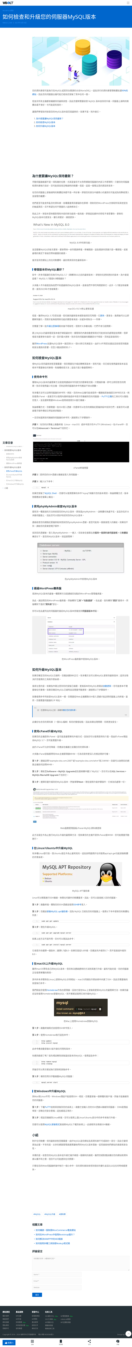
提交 (37, 1294)
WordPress (41, 343)
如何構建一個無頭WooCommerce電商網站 (56, 1230)
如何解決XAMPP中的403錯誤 (49, 1239)
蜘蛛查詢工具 (49, 1328)
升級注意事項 (53, 326)
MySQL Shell (51, 493)
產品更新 (35, 1322)
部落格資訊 (36, 1316)
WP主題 (18, 1316)
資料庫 (63, 1214)
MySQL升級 (50, 1214)
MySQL (38, 1214)
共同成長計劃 (20, 1325)
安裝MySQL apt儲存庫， (58, 911)
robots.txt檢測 (66, 1319)
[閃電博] (8, 3)
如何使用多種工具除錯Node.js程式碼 (53, 1243)
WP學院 (34, 1319)
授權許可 (6, 1328)
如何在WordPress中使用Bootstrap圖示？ (55, 1234)
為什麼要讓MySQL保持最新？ (50, 118)
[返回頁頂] (128, 1334)
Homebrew (52, 990)
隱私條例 (6, 1325)
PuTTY (48, 1107)
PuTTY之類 (107, 396)
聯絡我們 (6, 1319)
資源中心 (35, 1312)
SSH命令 (77, 904)
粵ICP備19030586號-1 (46, 1335)
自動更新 (107, 686)
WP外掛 (18, 1319)
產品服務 (19, 1312)
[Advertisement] (80, 149)
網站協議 (6, 1322)
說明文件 (35, 1325)
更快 (102, 315)
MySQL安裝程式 (52, 1124)
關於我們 (6, 1316)
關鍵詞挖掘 (49, 1325)
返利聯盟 (19, 1328)
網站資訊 (6, 1312)
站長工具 (48, 1312)
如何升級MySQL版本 (45, 126)
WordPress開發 (8, 11)
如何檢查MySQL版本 (45, 122)
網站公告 (35, 1328)
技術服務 (19, 1322)
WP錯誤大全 (49, 1322)
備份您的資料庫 (69, 710)
